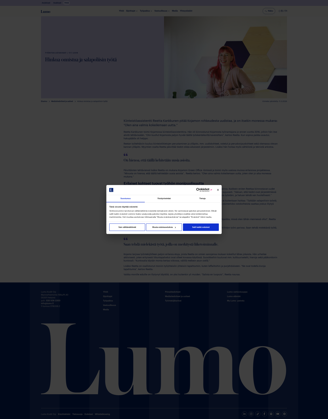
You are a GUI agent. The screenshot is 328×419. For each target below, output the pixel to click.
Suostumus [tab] (125, 198)
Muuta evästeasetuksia (162, 227)
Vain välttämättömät (127, 227)
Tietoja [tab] (202, 198)
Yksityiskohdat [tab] (164, 198)
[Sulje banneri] (218, 190)
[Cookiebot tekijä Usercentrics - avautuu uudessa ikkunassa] (201, 190)
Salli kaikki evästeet (201, 227)
